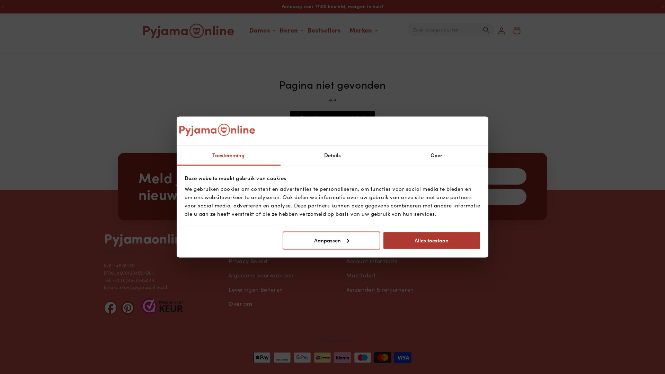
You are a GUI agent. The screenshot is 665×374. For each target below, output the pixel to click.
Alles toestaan (432, 240)
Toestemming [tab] (228, 155)
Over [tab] (436, 155)
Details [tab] (332, 155)
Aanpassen (327, 240)
